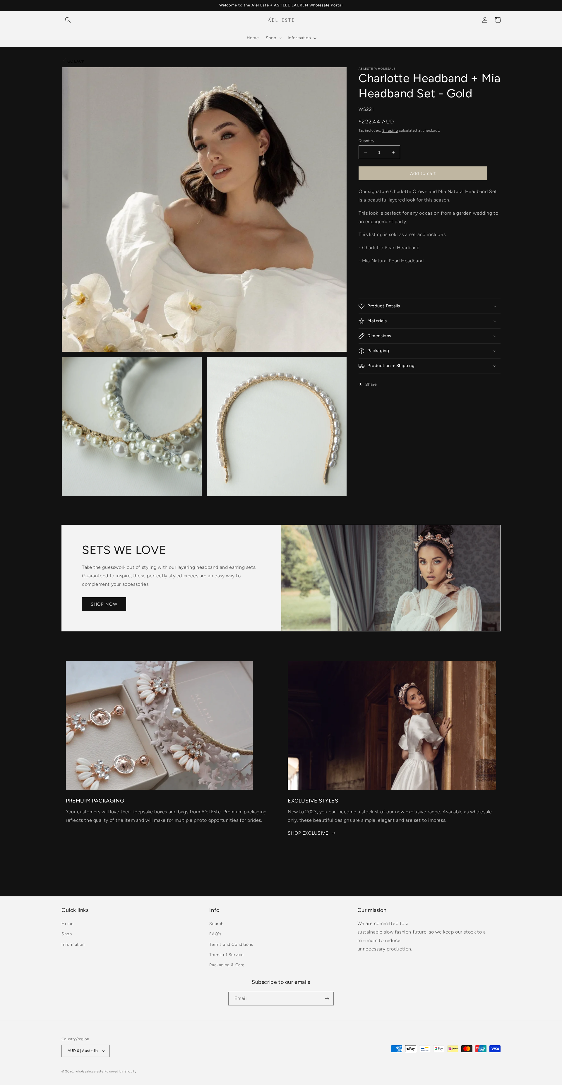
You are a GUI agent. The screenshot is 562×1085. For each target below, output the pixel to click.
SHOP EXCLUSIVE (308, 833)
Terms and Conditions (231, 944)
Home (67, 923)
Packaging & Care (227, 964)
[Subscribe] (327, 998)
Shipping (390, 130)
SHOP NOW (104, 604)
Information (73, 944)
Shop (66, 934)
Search (216, 923)
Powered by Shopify (120, 1071)
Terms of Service (226, 954)
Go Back (75, 61)
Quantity (366, 141)
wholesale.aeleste (90, 1071)
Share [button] (371, 384)
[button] (67, 19)
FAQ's (215, 934)
